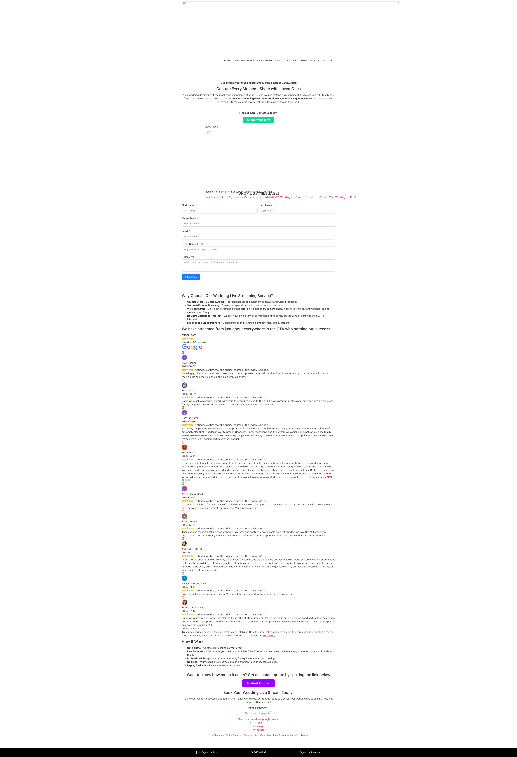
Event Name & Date (193, 244)
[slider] (208, 208)
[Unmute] (207, 216)
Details (186, 257)
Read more (269, 635)
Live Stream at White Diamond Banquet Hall (233, 735)
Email (185, 231)
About (278, 61)
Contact (291, 61)
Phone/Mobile (190, 218)
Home (227, 61)
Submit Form (191, 277)
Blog (313, 61)
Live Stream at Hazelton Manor (291, 735)
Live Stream (264, 61)
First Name (188, 205)
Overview (265, 735)
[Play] (207, 201)
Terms (303, 61)
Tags (326, 61)
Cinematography (243, 61)
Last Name (266, 205)
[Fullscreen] (207, 219)
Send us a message (256, 713)
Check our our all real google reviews (258, 719)
